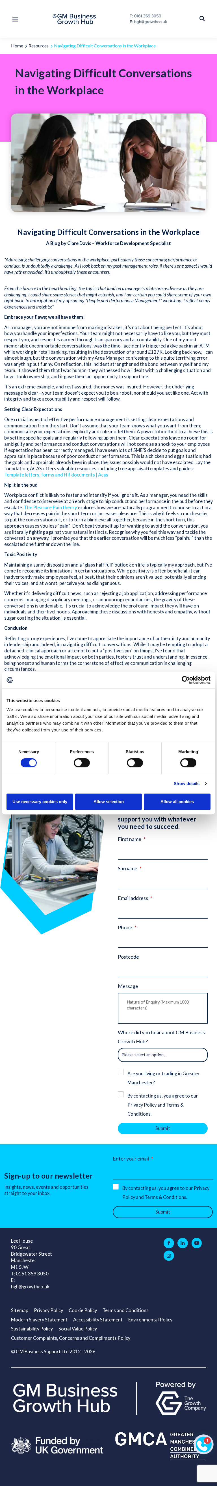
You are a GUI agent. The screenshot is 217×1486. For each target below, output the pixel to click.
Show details (186, 783)
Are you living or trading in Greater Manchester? (163, 1078)
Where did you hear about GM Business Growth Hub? (161, 1036)
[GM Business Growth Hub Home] (76, 19)
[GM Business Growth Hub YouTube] (197, 1243)
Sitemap (19, 1310)
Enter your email (131, 1158)
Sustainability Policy (32, 1329)
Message (128, 986)
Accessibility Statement (98, 1320)
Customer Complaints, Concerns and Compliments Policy (70, 1338)
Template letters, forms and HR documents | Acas (56, 475)
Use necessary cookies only (39, 801)
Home (17, 45)
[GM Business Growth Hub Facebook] (169, 1243)
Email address (133, 898)
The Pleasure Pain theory (50, 507)
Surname (127, 868)
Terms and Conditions (126, 1310)
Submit (162, 1128)
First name (129, 839)
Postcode (128, 957)
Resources (39, 45)
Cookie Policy (83, 1310)
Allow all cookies (177, 801)
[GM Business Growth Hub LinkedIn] (182, 1243)
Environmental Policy (150, 1320)
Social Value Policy (77, 1329)
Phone (125, 927)
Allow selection (109, 801)
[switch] (82, 762)
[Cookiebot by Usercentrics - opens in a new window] (186, 680)
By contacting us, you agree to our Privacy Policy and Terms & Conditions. (162, 1105)
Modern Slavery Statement (39, 1320)
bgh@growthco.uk (30, 1287)
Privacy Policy (48, 1310)
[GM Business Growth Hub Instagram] (169, 1256)
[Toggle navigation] (17, 18)
